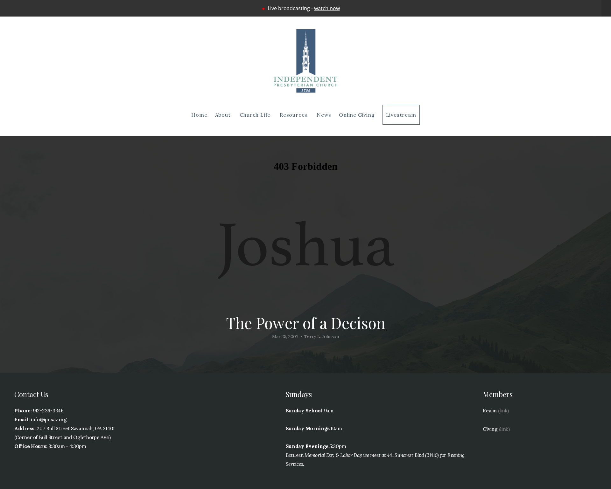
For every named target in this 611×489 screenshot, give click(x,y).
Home (199, 115)
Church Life (256, 115)
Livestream (401, 115)
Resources (294, 115)
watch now (327, 8)
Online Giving (357, 115)
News (324, 115)
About (223, 115)
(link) (503, 411)
